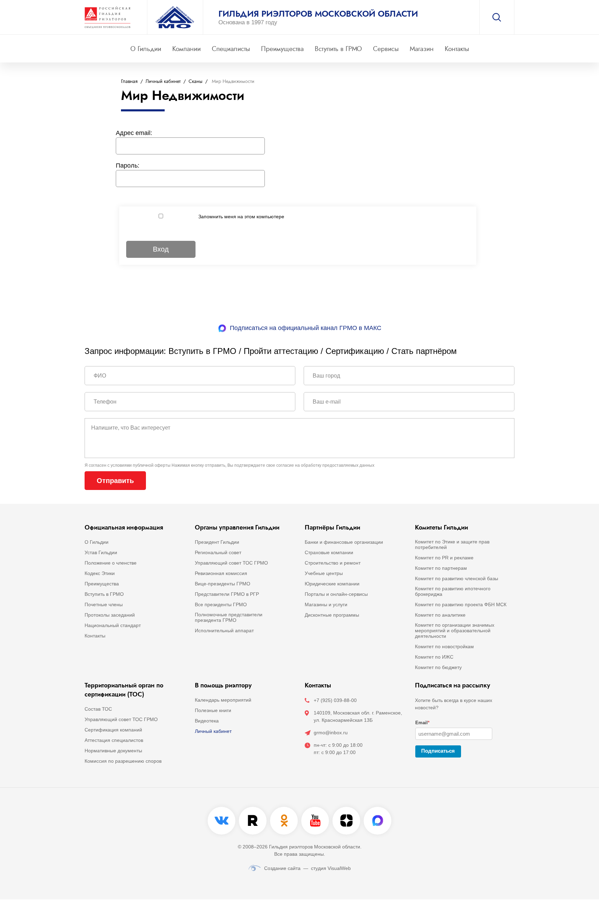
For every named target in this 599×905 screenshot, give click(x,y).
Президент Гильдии (217, 542)
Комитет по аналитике (440, 615)
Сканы (195, 81)
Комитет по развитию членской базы (456, 578)
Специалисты (231, 48)
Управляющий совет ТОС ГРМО (231, 563)
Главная (129, 81)
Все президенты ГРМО (221, 604)
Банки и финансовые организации (344, 542)
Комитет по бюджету (438, 667)
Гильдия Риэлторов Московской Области (318, 14)
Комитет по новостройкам (444, 646)
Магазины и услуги (326, 604)
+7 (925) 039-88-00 (335, 700)
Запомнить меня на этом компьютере (241, 216)
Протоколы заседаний (110, 615)
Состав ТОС (98, 709)
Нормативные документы (113, 750)
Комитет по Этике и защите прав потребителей (452, 544)
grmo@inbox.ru (331, 732)
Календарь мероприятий (223, 700)
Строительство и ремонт (333, 563)
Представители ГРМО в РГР (227, 594)
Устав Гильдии (101, 552)
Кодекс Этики (100, 573)
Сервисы (386, 48)
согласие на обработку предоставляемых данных (325, 465)
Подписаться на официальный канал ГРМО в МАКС (305, 327)
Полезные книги (213, 710)
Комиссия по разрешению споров (123, 761)
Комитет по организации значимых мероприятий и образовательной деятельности (454, 630)
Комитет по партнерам (441, 568)
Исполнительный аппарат (224, 630)
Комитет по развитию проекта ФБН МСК (460, 604)
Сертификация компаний (113, 730)
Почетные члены (104, 604)
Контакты (457, 48)
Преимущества (282, 48)
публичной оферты (152, 465)
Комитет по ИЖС (434, 657)
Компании (186, 48)
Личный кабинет (163, 81)
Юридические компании (332, 583)
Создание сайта (282, 868)
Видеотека (207, 721)
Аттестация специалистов (114, 740)
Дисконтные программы (332, 615)
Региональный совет (218, 552)
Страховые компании (329, 552)
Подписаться (438, 751)
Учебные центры (324, 573)
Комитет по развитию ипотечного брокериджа (453, 591)
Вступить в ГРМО (338, 48)
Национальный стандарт (113, 625)
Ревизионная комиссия (221, 573)
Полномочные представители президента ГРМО (228, 617)
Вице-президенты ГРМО (222, 583)
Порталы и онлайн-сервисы (336, 594)
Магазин (422, 48)
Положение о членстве (111, 563)
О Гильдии (145, 48)
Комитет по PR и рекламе (444, 557)
